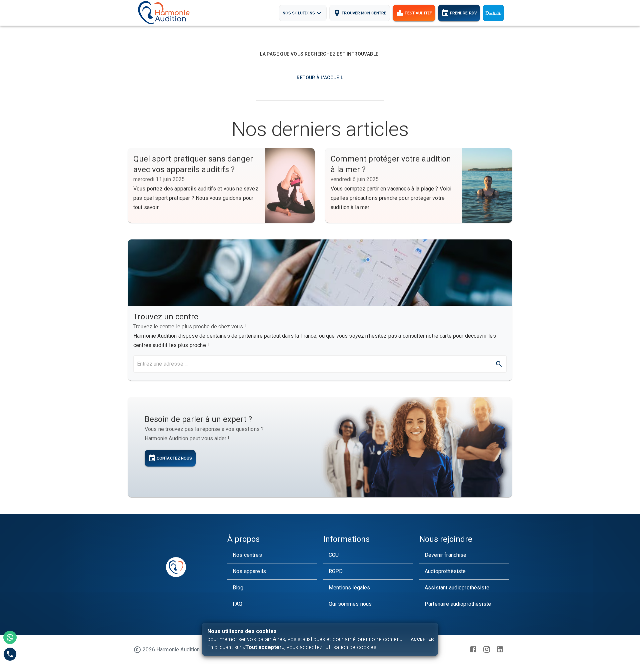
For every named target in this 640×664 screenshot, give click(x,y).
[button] (272, 555)
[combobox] (311, 364)
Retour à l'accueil (320, 77)
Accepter (422, 639)
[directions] (499, 364)
